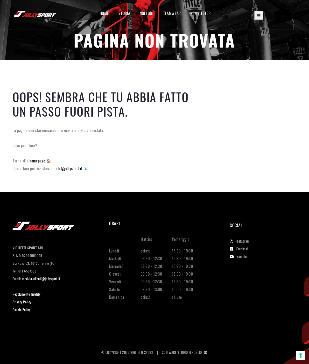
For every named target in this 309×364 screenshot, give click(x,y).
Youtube (242, 256)
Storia (124, 13)
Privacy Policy (22, 301)
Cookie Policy (21, 309)
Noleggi (146, 13)
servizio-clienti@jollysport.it (41, 278)
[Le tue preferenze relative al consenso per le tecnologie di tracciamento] (300, 355)
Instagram (243, 241)
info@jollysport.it (69, 168)
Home (104, 13)
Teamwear (172, 13)
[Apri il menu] (258, 15)
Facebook (242, 248)
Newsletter (200, 13)
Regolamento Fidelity (26, 294)
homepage (37, 161)
